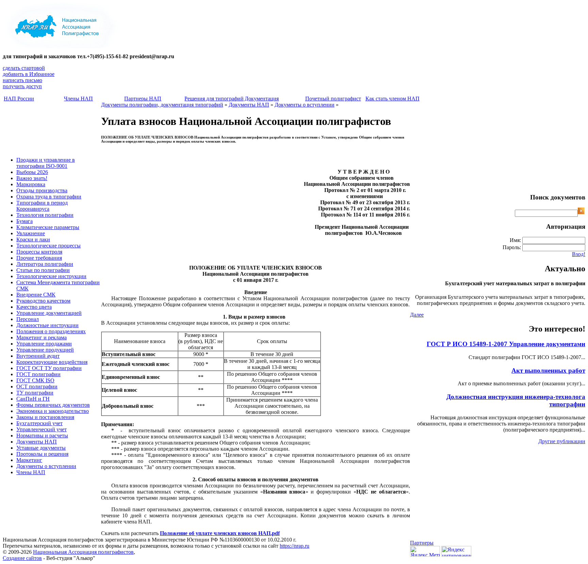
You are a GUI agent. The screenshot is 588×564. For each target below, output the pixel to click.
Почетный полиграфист (333, 98)
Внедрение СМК (35, 294)
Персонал (27, 319)
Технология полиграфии (45, 215)
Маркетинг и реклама (41, 337)
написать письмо (22, 80)
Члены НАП (78, 98)
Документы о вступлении (46, 466)
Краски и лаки (33, 239)
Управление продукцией (45, 350)
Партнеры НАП (142, 98)
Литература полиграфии (44, 264)
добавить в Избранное (28, 74)
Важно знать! (31, 178)
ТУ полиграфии (34, 393)
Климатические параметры (47, 227)
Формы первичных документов (53, 405)
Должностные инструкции (47, 325)
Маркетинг (29, 460)
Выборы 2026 (32, 172)
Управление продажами (44, 344)
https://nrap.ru (294, 546)
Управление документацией (49, 313)
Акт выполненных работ (548, 370)
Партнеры (422, 543)
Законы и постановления (45, 417)
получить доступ (22, 86)
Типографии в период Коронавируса (42, 206)
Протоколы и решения (42, 454)
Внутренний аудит (38, 356)
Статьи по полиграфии (43, 270)
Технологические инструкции (51, 276)
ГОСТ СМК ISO (35, 380)
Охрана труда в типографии (48, 196)
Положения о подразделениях (51, 331)
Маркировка (30, 184)
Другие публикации (561, 441)
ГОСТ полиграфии (38, 374)
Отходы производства (41, 190)
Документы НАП (36, 442)
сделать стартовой (24, 68)
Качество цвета (34, 307)
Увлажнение (30, 233)
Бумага (24, 221)
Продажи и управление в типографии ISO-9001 (45, 163)
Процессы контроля (39, 252)
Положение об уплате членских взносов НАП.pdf (220, 533)
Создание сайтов (22, 558)
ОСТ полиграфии (37, 386)
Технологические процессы (48, 245)
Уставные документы (41, 448)
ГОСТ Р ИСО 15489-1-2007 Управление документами (506, 344)
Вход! (578, 254)
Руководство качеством (43, 301)
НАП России (19, 98)
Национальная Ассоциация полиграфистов (83, 552)
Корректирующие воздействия (51, 362)
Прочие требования (39, 258)
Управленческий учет (41, 429)
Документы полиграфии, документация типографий (162, 105)
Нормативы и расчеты (42, 435)
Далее (417, 315)
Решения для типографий (214, 98)
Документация (262, 98)
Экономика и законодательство (52, 411)
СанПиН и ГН (33, 399)
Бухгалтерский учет (39, 423)
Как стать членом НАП (392, 98)
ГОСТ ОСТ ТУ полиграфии (49, 368)
